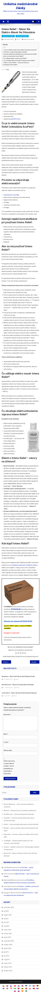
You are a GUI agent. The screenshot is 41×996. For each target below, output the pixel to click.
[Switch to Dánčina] (15, 986)
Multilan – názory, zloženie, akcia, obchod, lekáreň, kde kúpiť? (21, 829)
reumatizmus (8, 195)
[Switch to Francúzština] (34, 986)
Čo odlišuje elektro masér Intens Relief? (15, 58)
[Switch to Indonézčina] (11, 988)
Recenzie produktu (8, 36)
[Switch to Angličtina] (22, 986)
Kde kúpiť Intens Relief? (11, 64)
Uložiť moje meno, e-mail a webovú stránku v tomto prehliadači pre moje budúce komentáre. (9, 767)
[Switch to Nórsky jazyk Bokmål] (26, 988)
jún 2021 (6, 922)
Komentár (7, 714)
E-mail (6, 742)
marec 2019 (7, 963)
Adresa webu (8, 750)
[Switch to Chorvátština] (7, 986)
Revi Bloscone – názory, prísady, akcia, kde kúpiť (18, 684)
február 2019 (8, 967)
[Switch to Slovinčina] (18, 991)
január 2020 (7, 948)
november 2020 (9, 941)
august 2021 (8, 915)
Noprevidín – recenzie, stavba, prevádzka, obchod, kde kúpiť (21, 836)
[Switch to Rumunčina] (37, 988)
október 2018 (8, 970)
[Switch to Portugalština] (34, 988)
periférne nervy (15, 119)
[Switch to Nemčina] (37, 986)
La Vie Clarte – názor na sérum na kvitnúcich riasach (19, 693)
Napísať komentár (29, 39)
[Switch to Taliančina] (15, 988)
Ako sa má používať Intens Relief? (14, 56)
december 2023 (9, 907)
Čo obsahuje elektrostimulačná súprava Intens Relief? (19, 60)
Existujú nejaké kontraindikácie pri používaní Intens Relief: (20, 54)
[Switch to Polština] (30, 988)
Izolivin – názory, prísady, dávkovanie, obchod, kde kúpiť (21, 824)
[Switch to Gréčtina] (3, 988)
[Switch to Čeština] (11, 986)
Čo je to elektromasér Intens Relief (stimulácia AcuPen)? (20, 50)
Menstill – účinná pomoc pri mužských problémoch (20, 810)
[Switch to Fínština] (30, 986)
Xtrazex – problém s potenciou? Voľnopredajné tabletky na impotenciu (21, 848)
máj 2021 (7, 926)
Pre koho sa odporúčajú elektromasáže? (15, 52)
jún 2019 (6, 956)
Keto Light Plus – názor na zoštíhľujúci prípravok (7, 662)
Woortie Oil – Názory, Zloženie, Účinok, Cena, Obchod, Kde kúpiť (20, 854)
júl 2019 (6, 952)
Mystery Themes (27, 981)
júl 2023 (6, 911)
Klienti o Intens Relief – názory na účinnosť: (16, 62)
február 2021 (8, 933)
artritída (16, 195)
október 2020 (8, 944)
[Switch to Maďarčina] (7, 988)
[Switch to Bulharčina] (3, 986)
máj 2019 (7, 959)
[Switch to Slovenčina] (15, 991)
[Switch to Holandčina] (18, 986)
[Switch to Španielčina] (22, 991)
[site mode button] (34, 22)
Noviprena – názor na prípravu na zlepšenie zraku (18, 676)
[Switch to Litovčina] (22, 988)
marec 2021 (7, 930)
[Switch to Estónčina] (26, 986)
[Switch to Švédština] (26, 991)
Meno (6, 734)
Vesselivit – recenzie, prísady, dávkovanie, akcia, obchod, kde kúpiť (19, 819)
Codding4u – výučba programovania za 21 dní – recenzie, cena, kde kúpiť (19, 842)
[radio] (16, 653)
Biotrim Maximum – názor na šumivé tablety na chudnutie (19, 805)
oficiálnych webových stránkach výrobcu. (25, 565)
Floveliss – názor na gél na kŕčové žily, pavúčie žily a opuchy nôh (35, 662)
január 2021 (7, 937)
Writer (18, 39)
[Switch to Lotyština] (18, 988)
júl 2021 (6, 918)
